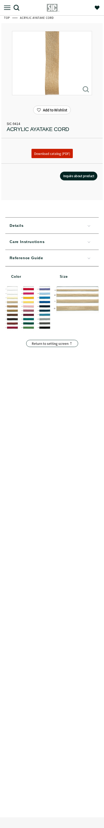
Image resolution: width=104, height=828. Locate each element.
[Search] (18, 7)
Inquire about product (78, 176)
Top (7, 18)
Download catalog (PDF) (52, 153)
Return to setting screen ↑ (52, 343)
